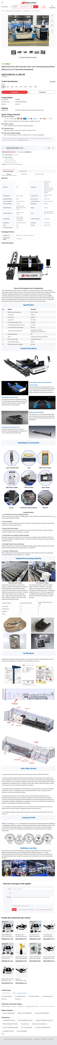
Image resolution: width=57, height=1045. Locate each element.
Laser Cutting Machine (35, 10)
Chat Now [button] (43, 92)
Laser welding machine (20, 996)
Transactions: (25, 152)
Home (2, 10)
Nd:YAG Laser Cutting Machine (25, 1013)
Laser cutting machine (6, 996)
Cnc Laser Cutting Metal (26, 1027)
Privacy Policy (50, 1039)
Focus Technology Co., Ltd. (18, 1039)
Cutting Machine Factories (9, 1020)
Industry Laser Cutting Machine (39, 1024)
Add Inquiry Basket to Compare (29, 57)
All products (17, 999)
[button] (51, 174)
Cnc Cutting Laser (25, 1024)
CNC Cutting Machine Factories (25, 1020)
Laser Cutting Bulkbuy (22, 1031)
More (2, 1034)
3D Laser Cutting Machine (9, 1013)
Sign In (3, 164)
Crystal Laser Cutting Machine (42, 1013)
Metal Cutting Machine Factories (10, 1024)
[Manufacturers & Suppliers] (28, 2)
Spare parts (4, 999)
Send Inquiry (14, 92)
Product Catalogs (22, 993)
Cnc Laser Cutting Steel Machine (42, 1027)
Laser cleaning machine (47, 996)
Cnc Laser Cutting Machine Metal (10, 1027)
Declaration (44, 1039)
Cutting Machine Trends (8, 1031)
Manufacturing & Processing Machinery (13, 10)
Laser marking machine (33, 996)
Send (14, 909)
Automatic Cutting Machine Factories (44, 1020)
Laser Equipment (26, 10)
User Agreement (37, 1039)
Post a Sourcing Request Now (44, 909)
